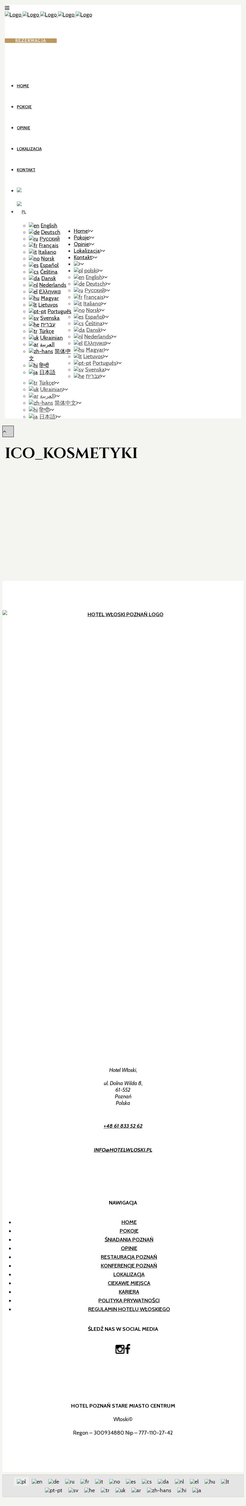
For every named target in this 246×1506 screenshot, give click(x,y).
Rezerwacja (30, 40)
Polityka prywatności (129, 1300)
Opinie (129, 1248)
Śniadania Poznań (129, 1239)
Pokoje (129, 1231)
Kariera (129, 1291)
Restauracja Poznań (129, 1257)
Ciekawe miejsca (129, 1283)
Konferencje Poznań (129, 1265)
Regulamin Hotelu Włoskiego (129, 1309)
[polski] (21, 211)
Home (129, 1222)
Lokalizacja (129, 1274)
